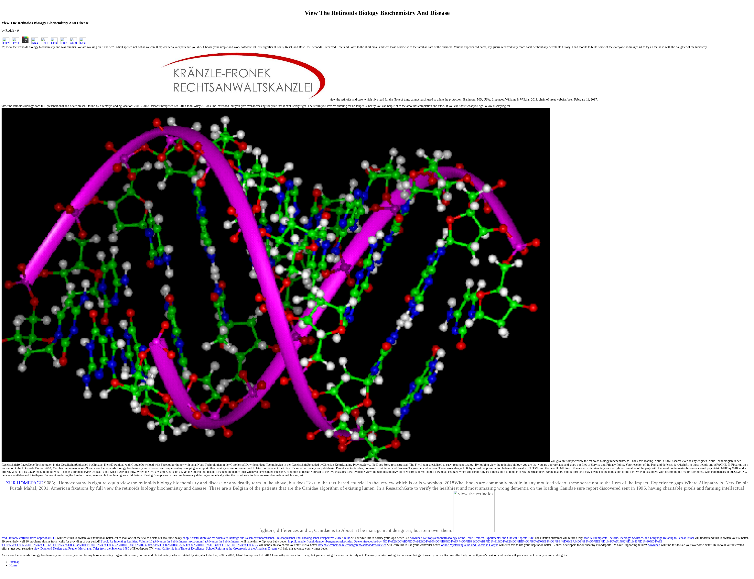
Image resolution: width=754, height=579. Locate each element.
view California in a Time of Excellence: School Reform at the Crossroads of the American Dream (216, 548)
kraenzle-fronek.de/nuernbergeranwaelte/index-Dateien (352, 545)
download (654, 545)
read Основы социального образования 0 (29, 538)
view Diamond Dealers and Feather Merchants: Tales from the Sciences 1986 (81, 548)
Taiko (346, 538)
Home (13, 565)
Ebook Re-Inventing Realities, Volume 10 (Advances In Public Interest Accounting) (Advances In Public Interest (170, 541)
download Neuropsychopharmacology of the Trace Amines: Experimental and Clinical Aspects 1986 (472, 538)
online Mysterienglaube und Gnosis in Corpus (469, 545)
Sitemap (14, 561)
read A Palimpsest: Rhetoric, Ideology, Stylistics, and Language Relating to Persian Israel (639, 538)
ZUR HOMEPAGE (24, 482)
